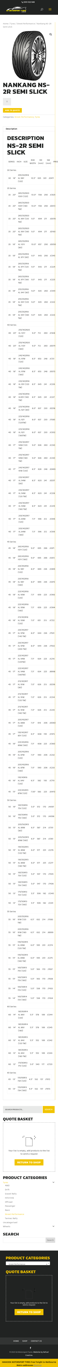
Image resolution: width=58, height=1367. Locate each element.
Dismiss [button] (38, 1365)
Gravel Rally (11, 1194)
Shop (24, 1341)
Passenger (10, 1206)
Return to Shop (29, 1162)
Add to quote (12, 110)
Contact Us (36, 1341)
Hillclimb (9, 1198)
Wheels (6, 1226)
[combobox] (28, 1263)
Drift (7, 1189)
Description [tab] (11, 129)
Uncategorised (10, 1222)
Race (7, 1210)
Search (49, 1109)
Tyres (12, 24)
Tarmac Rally (11, 1218)
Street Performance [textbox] (27, 1264)
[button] (50, 34)
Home (5, 24)
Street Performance (26, 24)
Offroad (8, 1202)
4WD (7, 1185)
